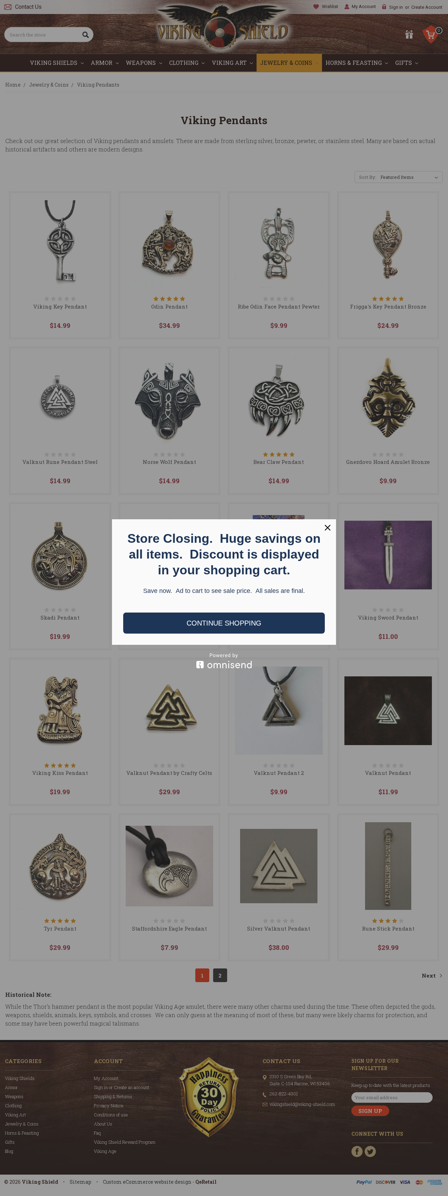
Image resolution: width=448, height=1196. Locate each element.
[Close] (327, 527)
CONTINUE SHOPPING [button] (224, 623)
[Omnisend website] (224, 661)
